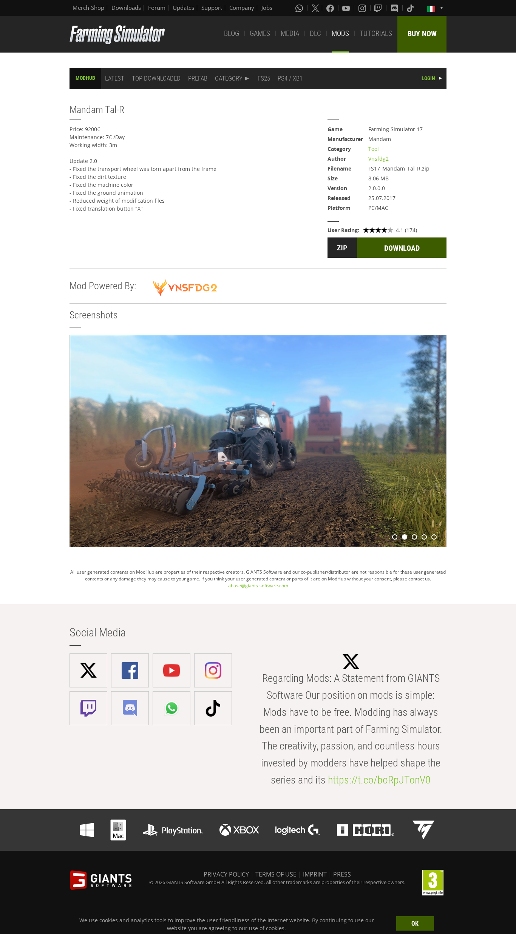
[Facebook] (330, 8)
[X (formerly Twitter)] (315, 8)
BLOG (231, 33)
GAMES (260, 33)
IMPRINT (315, 874)
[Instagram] (363, 8)
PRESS (342, 874)
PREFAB (197, 78)
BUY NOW (422, 33)
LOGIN (428, 78)
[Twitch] (378, 8)
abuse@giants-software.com (258, 585)
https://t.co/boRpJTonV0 (379, 780)
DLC (315, 33)
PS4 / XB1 (290, 78)
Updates (183, 7)
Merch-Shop (88, 7)
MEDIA (290, 33)
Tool (373, 148)
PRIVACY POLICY (226, 874)
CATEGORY (229, 78)
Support (211, 7)
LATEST (114, 78)
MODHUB (85, 78)
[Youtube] (346, 8)
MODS (340, 33)
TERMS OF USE (276, 874)
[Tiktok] (411, 8)
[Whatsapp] (299, 8)
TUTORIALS (376, 33)
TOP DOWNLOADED (156, 78)
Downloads (126, 7)
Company (241, 7)
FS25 (264, 78)
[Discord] (395, 8)
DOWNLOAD (402, 248)
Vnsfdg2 (378, 158)
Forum (156, 7)
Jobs (266, 7)
